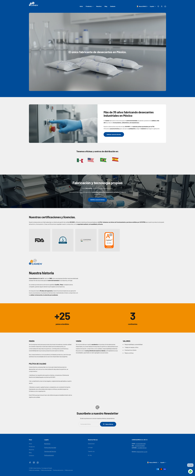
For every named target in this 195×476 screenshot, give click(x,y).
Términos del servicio (58, 470)
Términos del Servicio (50, 451)
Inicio (81, 6)
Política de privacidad (50, 447)
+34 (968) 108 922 (142, 447)
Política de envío (69, 470)
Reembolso (47, 443)
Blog (106, 6)
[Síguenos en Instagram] (34, 462)
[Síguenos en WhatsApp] (38, 462)
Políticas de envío (49, 455)
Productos (89, 6)
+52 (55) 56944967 (141, 443)
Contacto (112, 6)
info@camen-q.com (141, 451)
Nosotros (99, 6)
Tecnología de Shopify (46, 468)
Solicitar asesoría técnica (114, 134)
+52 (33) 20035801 (140, 445)
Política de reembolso (34, 470)
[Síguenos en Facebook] (30, 462)
